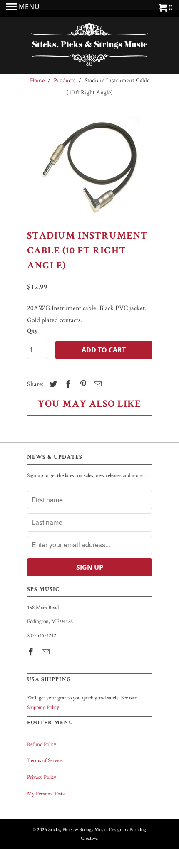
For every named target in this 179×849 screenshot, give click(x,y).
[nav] (23, 8)
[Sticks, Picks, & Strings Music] (89, 46)
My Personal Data (46, 793)
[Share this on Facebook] (67, 384)
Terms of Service (44, 760)
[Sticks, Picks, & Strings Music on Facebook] (31, 652)
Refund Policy (41, 744)
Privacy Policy (41, 776)
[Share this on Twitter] (52, 384)
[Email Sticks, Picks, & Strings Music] (46, 652)
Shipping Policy (43, 707)
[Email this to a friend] (96, 384)
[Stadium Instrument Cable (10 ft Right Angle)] (89, 166)
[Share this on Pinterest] (82, 384)
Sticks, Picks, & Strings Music (77, 829)
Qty (32, 331)
